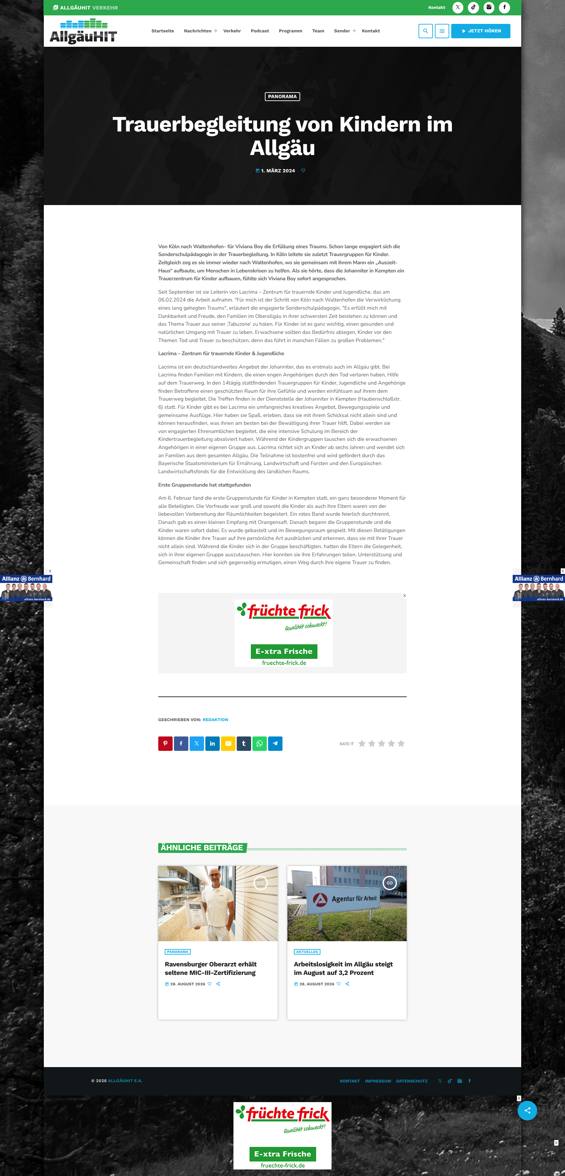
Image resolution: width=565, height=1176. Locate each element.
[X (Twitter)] (458, 7)
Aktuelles (307, 952)
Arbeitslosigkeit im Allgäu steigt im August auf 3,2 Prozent (343, 968)
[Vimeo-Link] (83, 31)
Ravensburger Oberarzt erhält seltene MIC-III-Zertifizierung (211, 968)
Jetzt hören (480, 31)
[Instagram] (489, 7)
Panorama (282, 96)
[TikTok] (473, 7)
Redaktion (215, 720)
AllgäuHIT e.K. (125, 1081)
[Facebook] (504, 7)
